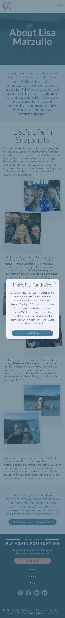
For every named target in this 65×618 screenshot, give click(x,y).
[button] (54, 283)
